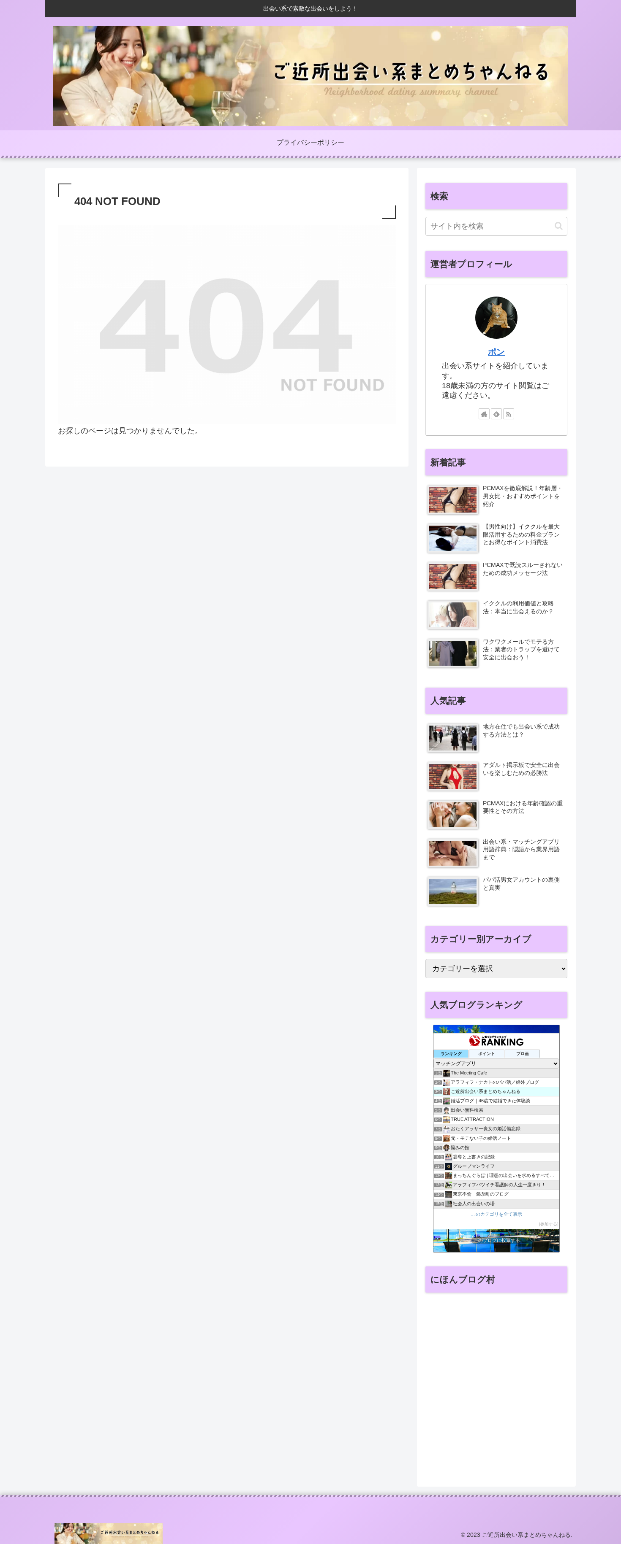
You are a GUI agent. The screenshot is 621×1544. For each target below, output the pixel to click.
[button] (558, 226)
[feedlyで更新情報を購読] (496, 413)
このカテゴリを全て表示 (496, 1214)
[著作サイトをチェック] (484, 413)
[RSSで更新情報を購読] (508, 413)
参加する (548, 1224)
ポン (496, 351)
